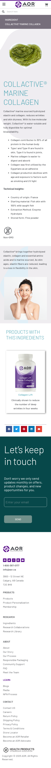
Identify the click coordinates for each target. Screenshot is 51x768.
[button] (9, 429)
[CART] (46, 4)
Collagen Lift (25, 394)
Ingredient (11, 19)
